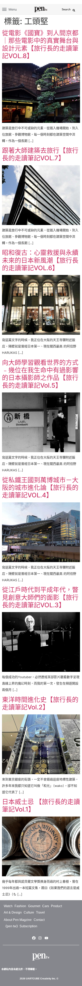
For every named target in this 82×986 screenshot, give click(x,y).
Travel (40, 912)
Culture (29, 912)
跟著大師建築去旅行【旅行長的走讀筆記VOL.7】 (40, 154)
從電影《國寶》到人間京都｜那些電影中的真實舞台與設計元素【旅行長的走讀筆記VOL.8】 (40, 44)
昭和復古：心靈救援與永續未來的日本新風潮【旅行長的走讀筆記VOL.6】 (40, 260)
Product (56, 906)
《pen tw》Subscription (20, 926)
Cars (45, 906)
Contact (39, 919)
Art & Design (13, 912)
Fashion (20, 906)
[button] (74, 10)
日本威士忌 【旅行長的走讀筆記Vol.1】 (41, 805)
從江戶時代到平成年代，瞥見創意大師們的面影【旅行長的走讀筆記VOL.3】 (40, 597)
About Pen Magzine (18, 919)
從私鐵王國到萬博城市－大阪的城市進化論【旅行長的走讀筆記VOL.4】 (40, 487)
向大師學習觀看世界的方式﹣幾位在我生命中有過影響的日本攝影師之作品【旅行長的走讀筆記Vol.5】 (40, 374)
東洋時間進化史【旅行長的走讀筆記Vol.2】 (40, 703)
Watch (8, 906)
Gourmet (34, 906)
